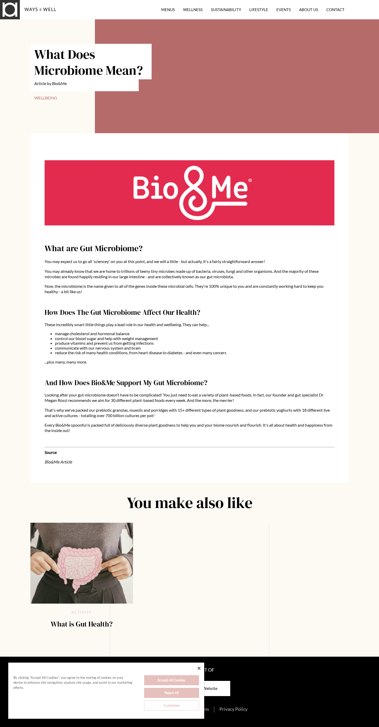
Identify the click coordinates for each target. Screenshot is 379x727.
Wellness (193, 9)
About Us (308, 9)
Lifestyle (258, 9)
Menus (168, 9)
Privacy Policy (233, 709)
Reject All (171, 693)
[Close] (199, 668)
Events (283, 9)
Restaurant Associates (32, 16)
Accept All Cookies (172, 680)
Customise (171, 705)
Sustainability (226, 9)
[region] (106, 691)
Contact (335, 9)
